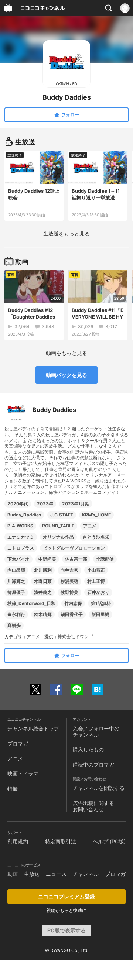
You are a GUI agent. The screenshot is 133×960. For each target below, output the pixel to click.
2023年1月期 (75, 503)
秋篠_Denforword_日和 (31, 603)
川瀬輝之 (16, 581)
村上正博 (96, 581)
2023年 (45, 503)
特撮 (12, 788)
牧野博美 (69, 592)
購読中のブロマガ (93, 764)
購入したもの (88, 749)
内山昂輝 (16, 570)
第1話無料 (101, 603)
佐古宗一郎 (76, 559)
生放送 (32, 874)
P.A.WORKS (20, 526)
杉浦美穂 (69, 581)
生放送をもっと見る (66, 233)
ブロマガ (17, 743)
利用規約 (17, 841)
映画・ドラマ (22, 773)
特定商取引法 (60, 841)
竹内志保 (73, 603)
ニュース (56, 874)
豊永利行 (16, 614)
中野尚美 (47, 559)
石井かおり (98, 592)
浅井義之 (43, 592)
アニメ (89, 526)
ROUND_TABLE (58, 526)
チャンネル (86, 874)
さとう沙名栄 (96, 537)
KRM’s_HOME (96, 514)
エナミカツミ (20, 537)
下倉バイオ (18, 559)
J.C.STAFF (61, 514)
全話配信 (105, 559)
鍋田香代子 (72, 614)
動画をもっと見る (66, 353)
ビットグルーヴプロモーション (74, 548)
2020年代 (17, 503)
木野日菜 (43, 581)
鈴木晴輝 (43, 614)
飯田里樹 (100, 614)
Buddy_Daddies (24, 514)
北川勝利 (43, 570)
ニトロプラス (20, 548)
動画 (12, 874)
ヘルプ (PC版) (109, 841)
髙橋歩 (14, 625)
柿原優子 (16, 592)
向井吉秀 (69, 570)
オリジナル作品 (58, 537)
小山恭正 (96, 570)
